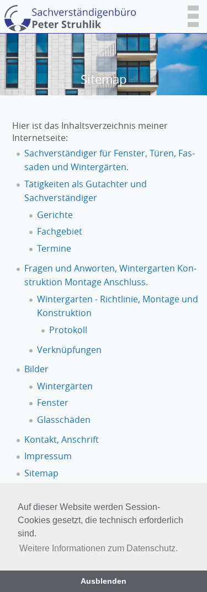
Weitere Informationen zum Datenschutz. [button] (98, 548)
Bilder (36, 369)
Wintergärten (65, 386)
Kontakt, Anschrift (61, 439)
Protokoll (68, 330)
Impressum (48, 456)
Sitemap (41, 473)
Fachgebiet (59, 231)
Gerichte (55, 215)
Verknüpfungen (69, 350)
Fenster (52, 403)
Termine (54, 248)
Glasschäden (64, 420)
